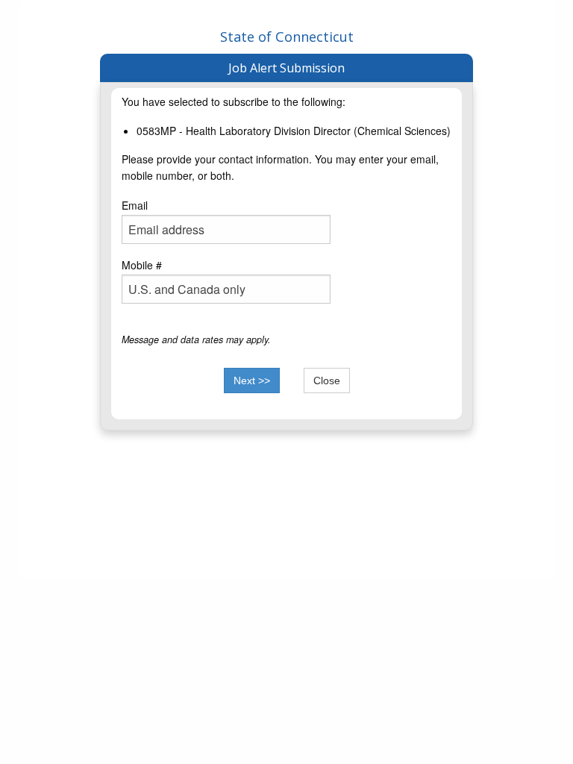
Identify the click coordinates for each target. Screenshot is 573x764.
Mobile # (142, 264)
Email (135, 205)
